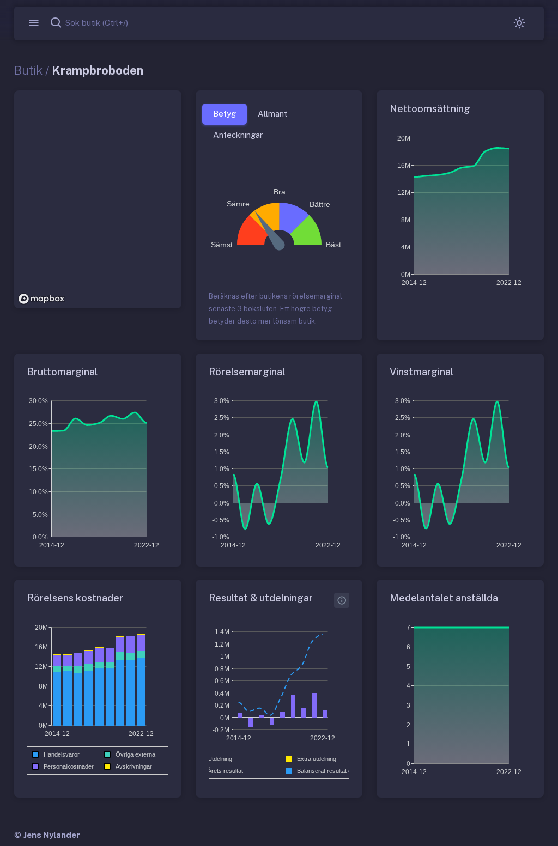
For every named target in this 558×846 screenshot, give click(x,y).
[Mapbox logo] (41, 299)
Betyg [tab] (224, 113)
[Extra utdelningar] (341, 600)
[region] (97, 199)
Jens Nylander (51, 834)
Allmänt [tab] (272, 113)
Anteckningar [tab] (238, 134)
